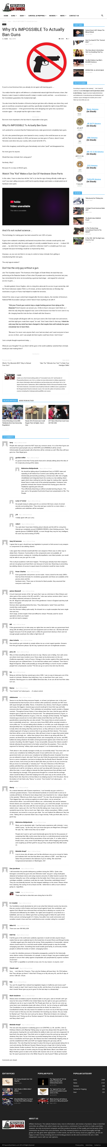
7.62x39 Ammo (94, 179)
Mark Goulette (15, 996)
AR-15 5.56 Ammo (95, 151)
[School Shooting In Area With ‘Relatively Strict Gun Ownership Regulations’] (12, 412)
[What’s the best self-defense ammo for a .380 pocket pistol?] (43, 1101)
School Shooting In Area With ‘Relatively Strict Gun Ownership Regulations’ (12, 423)
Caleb (6, 39)
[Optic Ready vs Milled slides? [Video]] (7, 1091)
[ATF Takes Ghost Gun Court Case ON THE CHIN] (58, 412)
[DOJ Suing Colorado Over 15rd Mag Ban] (7, 1081)
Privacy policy (80, 1145)
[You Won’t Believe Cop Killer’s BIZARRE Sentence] (78, 63)
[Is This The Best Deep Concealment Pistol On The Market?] (78, 231)
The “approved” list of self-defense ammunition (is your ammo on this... (58, 1091)
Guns (13, 16)
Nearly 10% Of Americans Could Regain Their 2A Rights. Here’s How (35, 423)
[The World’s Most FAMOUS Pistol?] (78, 221)
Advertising (89, 1145)
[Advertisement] (89, 262)
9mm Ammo (92, 109)
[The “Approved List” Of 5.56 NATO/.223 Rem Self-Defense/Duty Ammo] (43, 1081)
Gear (22, 16)
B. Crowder (14, 903)
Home (6, 16)
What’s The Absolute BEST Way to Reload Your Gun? (16, 364)
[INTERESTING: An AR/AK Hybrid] (78, 73)
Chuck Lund (14, 968)
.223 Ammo (92, 165)
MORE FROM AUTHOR (26, 400)
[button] (102, 16)
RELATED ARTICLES (10, 400)
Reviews (52, 16)
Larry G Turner (20, 501)
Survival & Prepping (36, 16)
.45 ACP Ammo (94, 123)
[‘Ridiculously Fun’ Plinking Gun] (78, 201)
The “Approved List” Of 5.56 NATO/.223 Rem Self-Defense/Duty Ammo (58, 1081)
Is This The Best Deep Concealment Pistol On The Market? (93, 230)
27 (68, 39)
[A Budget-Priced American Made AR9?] (78, 211)
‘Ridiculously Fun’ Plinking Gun (94, 198)
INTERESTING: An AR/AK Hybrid (94, 70)
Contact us (74, 16)
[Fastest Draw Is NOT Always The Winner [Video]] (78, 33)
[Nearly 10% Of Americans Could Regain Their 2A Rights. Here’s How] (35, 412)
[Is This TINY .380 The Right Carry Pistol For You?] (78, 241)
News (62, 16)
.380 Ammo (92, 137)
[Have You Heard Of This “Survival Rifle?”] (78, 43)
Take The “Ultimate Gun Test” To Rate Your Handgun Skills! (54, 364)
